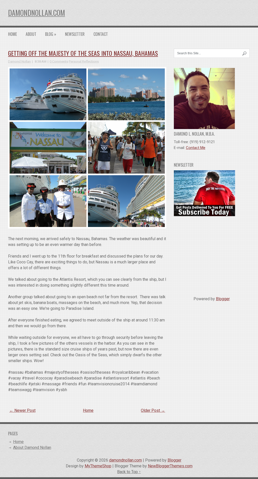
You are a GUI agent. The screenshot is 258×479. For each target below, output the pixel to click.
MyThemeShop (98, 466)
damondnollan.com (36, 13)
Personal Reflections (84, 61)
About (31, 34)
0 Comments (59, 61)
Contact (100, 34)
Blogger (223, 298)
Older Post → (153, 410)
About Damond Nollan (32, 447)
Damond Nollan (19, 61)
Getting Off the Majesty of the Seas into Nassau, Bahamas (83, 53)
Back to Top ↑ (129, 471)
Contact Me (195, 147)
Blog (50, 34)
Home (12, 34)
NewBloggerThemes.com (170, 466)
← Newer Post (22, 410)
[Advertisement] (212, 254)
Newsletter (75, 34)
